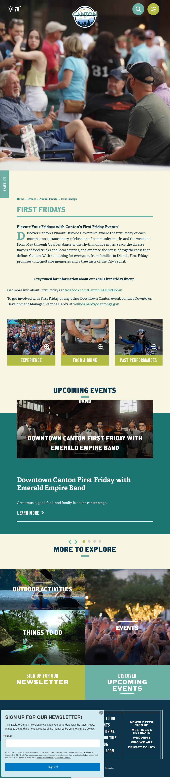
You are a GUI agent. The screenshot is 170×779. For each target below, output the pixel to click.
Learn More (28, 513)
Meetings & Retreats (142, 731)
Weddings (142, 737)
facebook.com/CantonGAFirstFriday (93, 290)
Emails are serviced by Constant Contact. (54, 757)
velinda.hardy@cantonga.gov (96, 304)
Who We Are (142, 742)
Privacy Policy (141, 747)
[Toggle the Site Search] (138, 9)
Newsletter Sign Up (141, 723)
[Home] (85, 17)
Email (8, 736)
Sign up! (53, 767)
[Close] (101, 713)
